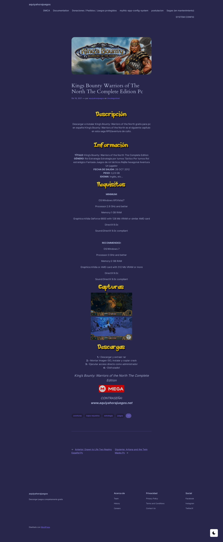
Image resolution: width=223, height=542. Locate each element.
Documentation (61, 10)
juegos (120, 416)
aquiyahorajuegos (39, 4)
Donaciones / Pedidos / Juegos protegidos (94, 10)
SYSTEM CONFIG (185, 17)
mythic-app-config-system (134, 10)
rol (129, 416)
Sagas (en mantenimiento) (180, 10)
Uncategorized (113, 98)
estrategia (108, 416)
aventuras (77, 416)
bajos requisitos (92, 416)
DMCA (46, 10)
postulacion (157, 10)
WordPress (45, 527)
